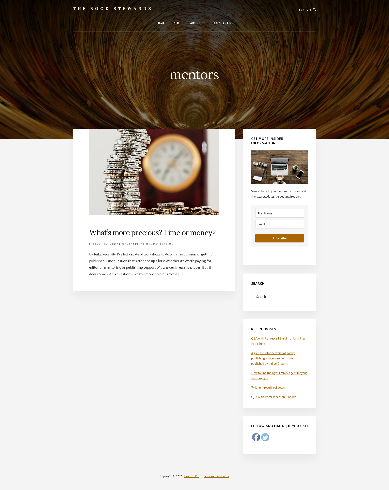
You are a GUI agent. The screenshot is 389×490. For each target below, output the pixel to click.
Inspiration (140, 244)
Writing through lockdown (268, 387)
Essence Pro (191, 476)
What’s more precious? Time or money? (152, 232)
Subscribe (279, 238)
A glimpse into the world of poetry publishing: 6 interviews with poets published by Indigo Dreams (273, 358)
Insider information (108, 244)
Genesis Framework (216, 476)
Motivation (163, 244)
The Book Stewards (113, 8)
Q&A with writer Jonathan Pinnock (273, 397)
